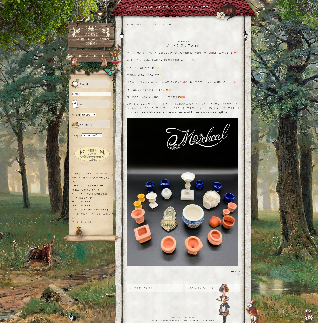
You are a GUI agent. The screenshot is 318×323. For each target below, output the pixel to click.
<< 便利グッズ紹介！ (141, 287)
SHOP (205, 6)
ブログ (237, 271)
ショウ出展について (166, 6)
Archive (76, 114)
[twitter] (87, 57)
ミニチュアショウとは (140, 6)
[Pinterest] (94, 57)
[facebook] (102, 57)
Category (77, 135)
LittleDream (188, 318)
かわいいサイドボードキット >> (205, 287)
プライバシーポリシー (83, 221)
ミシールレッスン (189, 6)
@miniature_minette (152, 82)
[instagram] (79, 57)
